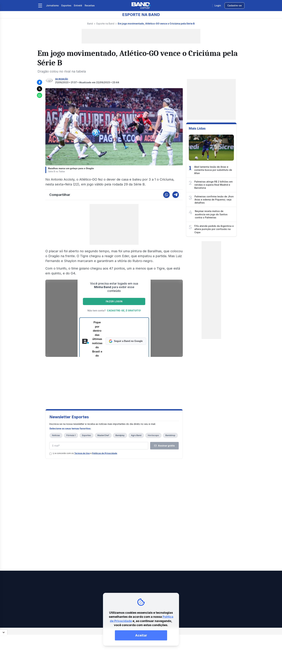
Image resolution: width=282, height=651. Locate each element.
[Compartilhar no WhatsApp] (39, 95)
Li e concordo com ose (85, 453)
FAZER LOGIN (114, 301)
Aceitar (141, 635)
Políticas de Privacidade (104, 453)
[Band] (141, 5)
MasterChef (103, 435)
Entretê (78, 5)
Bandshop (170, 435)
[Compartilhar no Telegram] (175, 194)
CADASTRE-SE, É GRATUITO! (124, 310)
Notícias (56, 435)
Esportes (66, 5)
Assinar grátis (166, 445)
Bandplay (120, 435)
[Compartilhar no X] (39, 88)
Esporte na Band (105, 23)
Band (90, 23)
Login (218, 5)
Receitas (90, 5)
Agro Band (136, 435)
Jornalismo (52, 5)
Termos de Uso (82, 453)
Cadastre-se (234, 5)
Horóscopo (153, 435)
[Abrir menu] (40, 5)
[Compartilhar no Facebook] (39, 82)
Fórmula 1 (71, 435)
